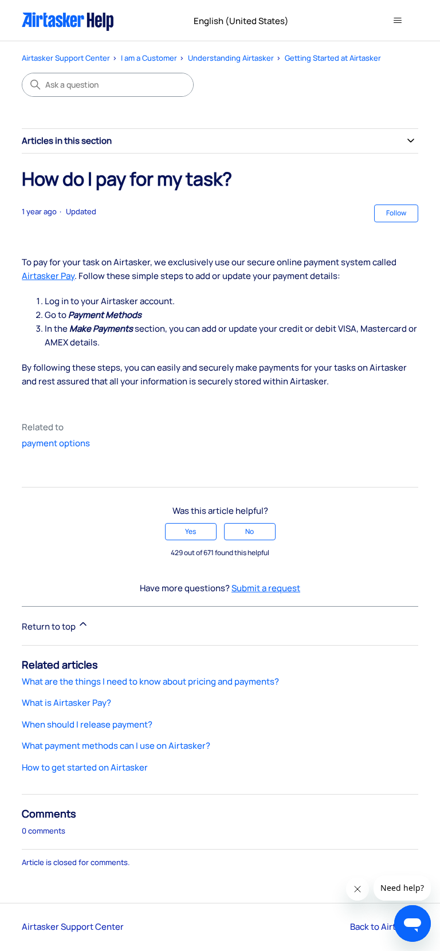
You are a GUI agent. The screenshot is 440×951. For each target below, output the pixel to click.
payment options (56, 443)
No (249, 531)
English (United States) (242, 21)
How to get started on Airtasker (85, 767)
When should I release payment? (87, 724)
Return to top (49, 626)
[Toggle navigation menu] (398, 20)
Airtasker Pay (48, 276)
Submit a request (265, 588)
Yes (190, 531)
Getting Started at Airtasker (333, 58)
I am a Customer (149, 58)
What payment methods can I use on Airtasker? (116, 746)
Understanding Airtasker (231, 58)
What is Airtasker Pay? (66, 703)
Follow (396, 213)
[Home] (68, 20)
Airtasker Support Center (66, 58)
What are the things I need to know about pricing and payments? (150, 681)
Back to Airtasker (384, 927)
